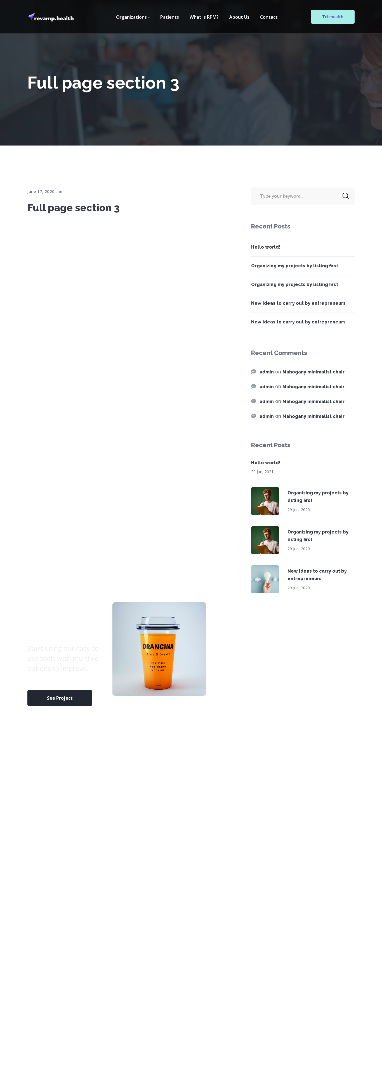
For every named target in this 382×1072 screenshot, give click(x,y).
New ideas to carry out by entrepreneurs (298, 303)
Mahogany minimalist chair (313, 372)
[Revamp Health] (51, 16)
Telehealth (332, 16)
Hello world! (265, 247)
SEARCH (346, 196)
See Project (60, 698)
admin (267, 372)
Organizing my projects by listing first (294, 265)
